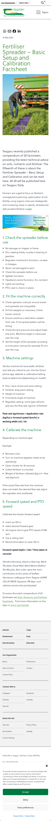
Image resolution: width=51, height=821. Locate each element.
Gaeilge (29, 731)
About (5, 661)
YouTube (6, 699)
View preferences (25, 807)
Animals (6, 630)
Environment (8, 636)
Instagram (6, 693)
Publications (31, 661)
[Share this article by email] (9, 31)
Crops (28, 630)
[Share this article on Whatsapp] (5, 31)
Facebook (30, 693)
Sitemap (6, 724)
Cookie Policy (8, 674)
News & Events (8, 668)
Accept (25, 792)
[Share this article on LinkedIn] (19, 31)
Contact (29, 668)
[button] (46, 765)
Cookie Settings (9, 737)
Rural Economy (8, 643)
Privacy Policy (18, 815)
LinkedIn (29, 699)
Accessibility (7, 731)
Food (28, 636)
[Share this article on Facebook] (14, 31)
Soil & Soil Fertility (20, 605)
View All (5, 706)
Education (30, 643)
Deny (25, 799)
